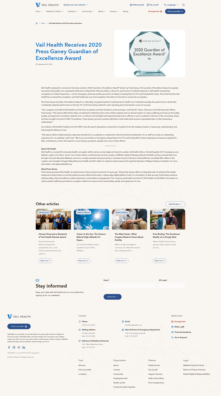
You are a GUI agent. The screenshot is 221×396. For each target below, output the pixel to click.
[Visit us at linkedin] (23, 347)
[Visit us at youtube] (18, 347)
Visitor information (156, 378)
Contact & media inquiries (124, 387)
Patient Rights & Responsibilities (196, 374)
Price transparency (156, 382)
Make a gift (179, 327)
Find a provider (85, 369)
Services (82, 365)
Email (107, 280)
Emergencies (179, 321)
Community (118, 374)
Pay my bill (152, 369)
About (116, 365)
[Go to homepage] (37, 23)
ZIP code (163, 280)
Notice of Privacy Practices (194, 369)
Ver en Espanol (180, 337)
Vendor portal (119, 382)
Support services (155, 374)
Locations (83, 374)
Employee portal (120, 378)
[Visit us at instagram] (14, 347)
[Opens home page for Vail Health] (47, 5)
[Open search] (183, 5)
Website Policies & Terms (193, 365)
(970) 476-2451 (89, 325)
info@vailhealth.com (133, 325)
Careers (116, 369)
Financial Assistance (182, 332)
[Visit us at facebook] (9, 347)
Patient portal (154, 365)
